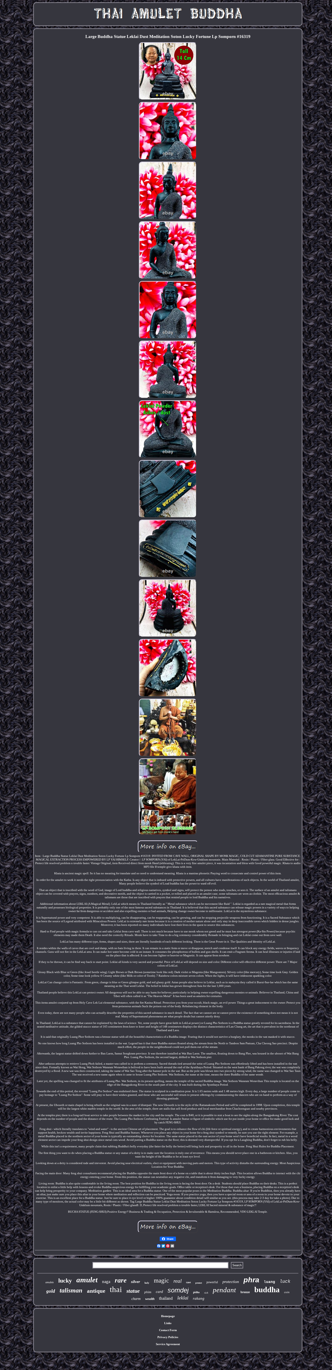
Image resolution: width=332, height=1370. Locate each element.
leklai (182, 1298)
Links (167, 1323)
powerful (212, 1282)
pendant (224, 1290)
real (177, 1281)
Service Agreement (168, 1344)
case (188, 1282)
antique (96, 1291)
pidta (196, 1292)
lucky (65, 1280)
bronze (245, 1292)
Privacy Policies (167, 1337)
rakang (198, 1298)
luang (269, 1282)
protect (198, 1283)
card (159, 1292)
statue (133, 1291)
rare (120, 1280)
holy (147, 1282)
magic (161, 1280)
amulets (49, 1282)
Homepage (168, 1316)
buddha (267, 1289)
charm (136, 1299)
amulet (87, 1280)
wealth (149, 1299)
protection (230, 1281)
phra (251, 1280)
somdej (178, 1290)
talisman (71, 1290)
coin (287, 1292)
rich (206, 1292)
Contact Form (168, 1330)
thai (116, 1289)
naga (106, 1281)
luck (285, 1281)
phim (147, 1292)
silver (135, 1281)
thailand (166, 1298)
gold (50, 1291)
